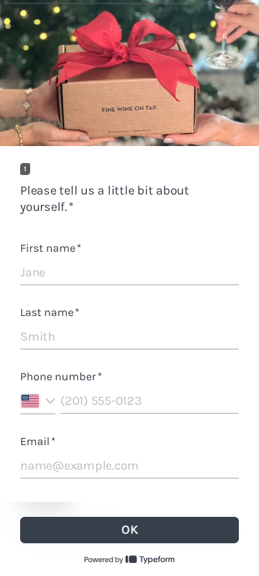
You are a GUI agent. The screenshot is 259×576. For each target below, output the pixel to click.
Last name (49, 312)
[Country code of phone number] (37, 401)
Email (37, 441)
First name (50, 248)
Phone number (61, 376)
